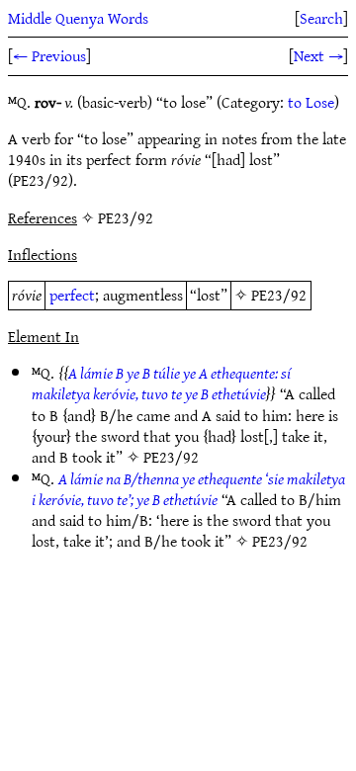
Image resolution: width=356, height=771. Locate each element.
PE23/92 (279, 294)
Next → (318, 55)
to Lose (311, 102)
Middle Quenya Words (78, 18)
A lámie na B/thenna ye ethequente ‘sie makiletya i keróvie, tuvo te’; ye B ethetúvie (188, 489)
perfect (72, 294)
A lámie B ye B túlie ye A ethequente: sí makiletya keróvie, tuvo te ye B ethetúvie (161, 383)
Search (321, 18)
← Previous (49, 55)
